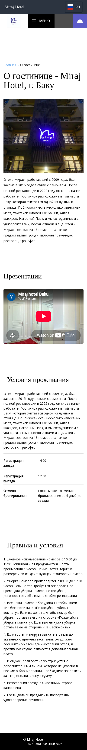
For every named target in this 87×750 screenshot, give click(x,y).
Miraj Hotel (14, 7)
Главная (10, 65)
